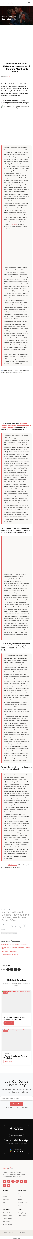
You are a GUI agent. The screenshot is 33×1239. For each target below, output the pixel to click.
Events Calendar (7, 1218)
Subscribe (16, 1104)
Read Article (8, 1023)
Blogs (4, 1202)
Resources (6, 1199)
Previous (4, 933)
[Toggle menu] (28, 3)
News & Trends (7, 1224)
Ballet (19, 1196)
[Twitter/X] (8, 1181)
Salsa (19, 1194)
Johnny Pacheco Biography (9, 954)
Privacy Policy (22, 1213)
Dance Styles (6, 1221)
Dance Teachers (7, 1215)
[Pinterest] (19, 969)
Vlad (8, 77)
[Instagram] (13, 1181)
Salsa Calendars (12, 865)
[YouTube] (15, 969)
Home (3, 16)
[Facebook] (8, 969)
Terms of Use (22, 1215)
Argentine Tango (23, 1202)
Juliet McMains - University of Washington (14, 944)
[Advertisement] (16, 44)
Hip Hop (20, 1199)
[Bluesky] (8, 1185)
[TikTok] (4, 1185)
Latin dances (14, 224)
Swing (19, 1205)
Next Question (13, 933)
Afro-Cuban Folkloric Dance (9, 952)
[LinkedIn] (17, 1181)
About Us (5, 1194)
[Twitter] (11, 969)
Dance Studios (7, 1213)
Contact (5, 1196)
